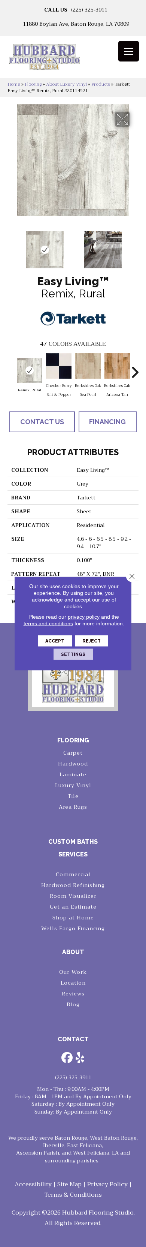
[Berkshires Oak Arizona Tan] (117, 366)
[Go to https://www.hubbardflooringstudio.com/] (73, 672)
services (73, 854)
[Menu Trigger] (128, 51)
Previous (11, 246)
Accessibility (33, 1184)
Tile (73, 796)
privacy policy (84, 617)
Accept (54, 641)
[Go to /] (73, 59)
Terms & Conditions (73, 1195)
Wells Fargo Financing (73, 928)
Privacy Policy (107, 1184)
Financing (107, 422)
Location (73, 982)
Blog (73, 1004)
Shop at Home (73, 917)
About (73, 952)
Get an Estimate (73, 906)
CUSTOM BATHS (73, 841)
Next (135, 246)
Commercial (73, 874)
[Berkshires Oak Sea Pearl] (88, 366)
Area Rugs (73, 806)
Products (100, 84)
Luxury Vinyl (73, 785)
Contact (73, 1039)
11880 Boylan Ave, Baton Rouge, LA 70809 (76, 23)
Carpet (73, 752)
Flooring (33, 84)
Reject (91, 641)
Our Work (73, 971)
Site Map (69, 1184)
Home (13, 84)
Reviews (73, 993)
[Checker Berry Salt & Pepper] (58, 366)
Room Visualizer (73, 895)
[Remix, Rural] (29, 370)
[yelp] (80, 1058)
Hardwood (73, 763)
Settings (73, 654)
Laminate (73, 774)
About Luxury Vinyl (66, 84)
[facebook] (67, 1058)
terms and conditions (48, 623)
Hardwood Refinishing (73, 885)
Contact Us (42, 422)
